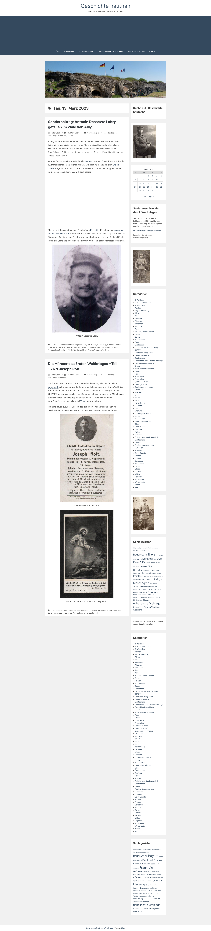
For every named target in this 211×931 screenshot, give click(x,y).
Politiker (138, 434)
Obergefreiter (153, 583)
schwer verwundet (148, 597)
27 (135, 190)
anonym (157, 548)
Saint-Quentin (140, 453)
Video (137, 474)
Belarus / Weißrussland (144, 332)
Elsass (137, 366)
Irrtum (137, 395)
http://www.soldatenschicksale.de (147, 231)
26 (161, 187)
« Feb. (145, 196)
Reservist (136, 589)
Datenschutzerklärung (136, 51)
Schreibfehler (143, 595)
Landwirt (148, 579)
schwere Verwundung (74, 613)
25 (157, 187)
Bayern (153, 554)
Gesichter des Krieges (144, 387)
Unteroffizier (138, 607)
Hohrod (159, 573)
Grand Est (139, 390)
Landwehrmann (138, 579)
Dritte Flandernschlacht (144, 363)
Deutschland (140, 358)
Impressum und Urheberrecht (111, 51)
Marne (137, 416)
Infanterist (138, 576)
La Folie (94, 610)
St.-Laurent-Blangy (141, 600)
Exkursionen (69, 51)
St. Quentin (139, 463)
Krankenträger (80, 347)
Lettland (138, 405)
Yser (137, 487)
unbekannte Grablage (146, 603)
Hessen (153, 573)
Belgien (138, 334)
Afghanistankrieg (142, 310)
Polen (137, 432)
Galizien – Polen (141, 382)
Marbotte (94, 230)
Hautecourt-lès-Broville (141, 573)
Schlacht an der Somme (140, 592)
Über (58, 51)
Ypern (137, 485)
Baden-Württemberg (143, 551)
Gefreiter (137, 570)
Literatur (138, 411)
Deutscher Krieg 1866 (144, 353)
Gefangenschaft (141, 384)
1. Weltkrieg (92, 133)
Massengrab (141, 583)
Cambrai (138, 342)
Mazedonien (140, 419)
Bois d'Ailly (101, 345)
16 (148, 183)
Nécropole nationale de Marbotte (62, 350)
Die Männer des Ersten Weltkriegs (149, 361)
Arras (137, 329)
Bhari (123, 928)
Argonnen (139, 326)
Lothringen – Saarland (144, 413)
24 (152, 187)
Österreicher (140, 427)
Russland (138, 450)
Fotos (137, 374)
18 (157, 183)
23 (148, 187)
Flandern (138, 371)
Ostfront (138, 429)
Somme (138, 458)
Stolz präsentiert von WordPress (99, 928)
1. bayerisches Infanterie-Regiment (143, 548)
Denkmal (147, 558)
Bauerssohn (140, 554)
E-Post (152, 51)
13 (135, 183)
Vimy (82, 401)
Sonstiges (139, 461)
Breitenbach (137, 559)
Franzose (61, 347)
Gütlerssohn (155, 570)
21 (140, 187)
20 (135, 187)
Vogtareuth (53, 387)
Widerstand (139, 479)
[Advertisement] (105, 31)
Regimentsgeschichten (144, 445)
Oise (137, 424)
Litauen (138, 408)
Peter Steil (55, 133)
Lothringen (91, 347)
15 (144, 183)
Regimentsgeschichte (148, 586)
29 (144, 190)
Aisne (137, 316)
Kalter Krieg (140, 403)
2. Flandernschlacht (143, 303)
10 (153, 180)
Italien (137, 398)
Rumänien (139, 448)
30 (148, 190)
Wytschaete (140, 482)
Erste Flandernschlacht (144, 368)
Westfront (105, 350)
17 (152, 183)
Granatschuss (147, 570)
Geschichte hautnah (105, 6)
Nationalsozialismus (143, 421)
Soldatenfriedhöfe (85, 51)
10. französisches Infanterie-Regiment (67, 345)
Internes (138, 392)
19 (161, 183)
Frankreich (62, 135)
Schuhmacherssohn (56, 613)
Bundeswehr (140, 339)
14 (140, 183)
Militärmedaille (111, 347)
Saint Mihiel (157, 589)
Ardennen (139, 324)
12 (161, 180)
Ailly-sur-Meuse (90, 345)
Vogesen (138, 477)
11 (157, 180)
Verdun (70, 135)
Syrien (137, 466)
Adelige (138, 308)
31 (153, 190)
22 (144, 187)
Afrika (137, 313)
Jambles (88, 161)
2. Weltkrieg (140, 305)
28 (140, 190)
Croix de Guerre (114, 345)
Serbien (138, 456)
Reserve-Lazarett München (109, 610)
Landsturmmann (157, 576)
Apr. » (151, 196)
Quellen (138, 442)
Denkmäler (139, 345)
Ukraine (138, 469)
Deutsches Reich (142, 355)
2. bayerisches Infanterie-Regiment (65, 610)
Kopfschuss (148, 576)
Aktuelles (139, 318)
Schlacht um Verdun (85, 350)
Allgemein (139, 321)
